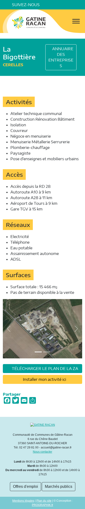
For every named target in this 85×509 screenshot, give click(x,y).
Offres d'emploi (25, 486)
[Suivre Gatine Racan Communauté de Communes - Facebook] (47, 4)
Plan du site (43, 500)
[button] (80, 4)
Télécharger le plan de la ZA (44, 368)
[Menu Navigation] (76, 21)
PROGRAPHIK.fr (42, 505)
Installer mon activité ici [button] (44, 379)
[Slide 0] (38, 352)
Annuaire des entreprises (60, 57)
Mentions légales (23, 500)
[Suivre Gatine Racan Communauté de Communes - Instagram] (60, 4)
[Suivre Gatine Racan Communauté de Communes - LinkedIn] (54, 4)
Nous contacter (42, 451)
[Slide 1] (46, 352)
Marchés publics (58, 486)
